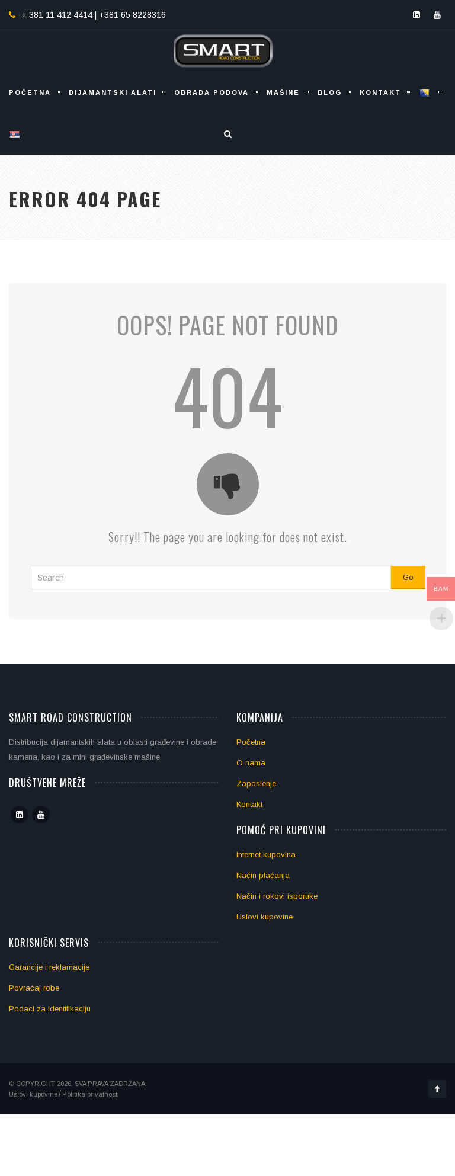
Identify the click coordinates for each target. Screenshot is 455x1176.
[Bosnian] (425, 92)
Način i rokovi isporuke (277, 896)
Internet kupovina (266, 854)
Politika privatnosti (90, 1094)
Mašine (283, 92)
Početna (30, 92)
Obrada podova (211, 92)
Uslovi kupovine (264, 916)
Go (408, 577)
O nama (250, 762)
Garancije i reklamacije (49, 967)
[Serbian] (15, 134)
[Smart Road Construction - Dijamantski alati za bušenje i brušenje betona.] (223, 51)
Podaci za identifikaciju (50, 1008)
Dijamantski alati (112, 92)
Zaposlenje (256, 783)
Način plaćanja (263, 875)
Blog (330, 92)
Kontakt (380, 92)
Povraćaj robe (34, 987)
